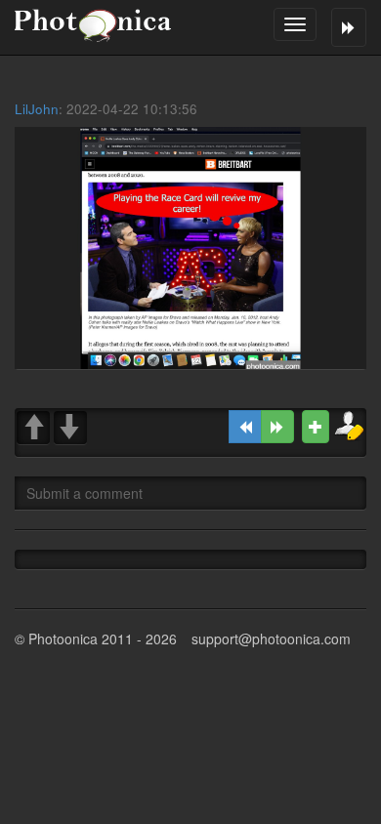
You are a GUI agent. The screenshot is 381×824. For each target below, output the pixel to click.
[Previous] (245, 426)
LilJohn (37, 109)
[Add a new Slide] (315, 426)
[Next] (277, 426)
